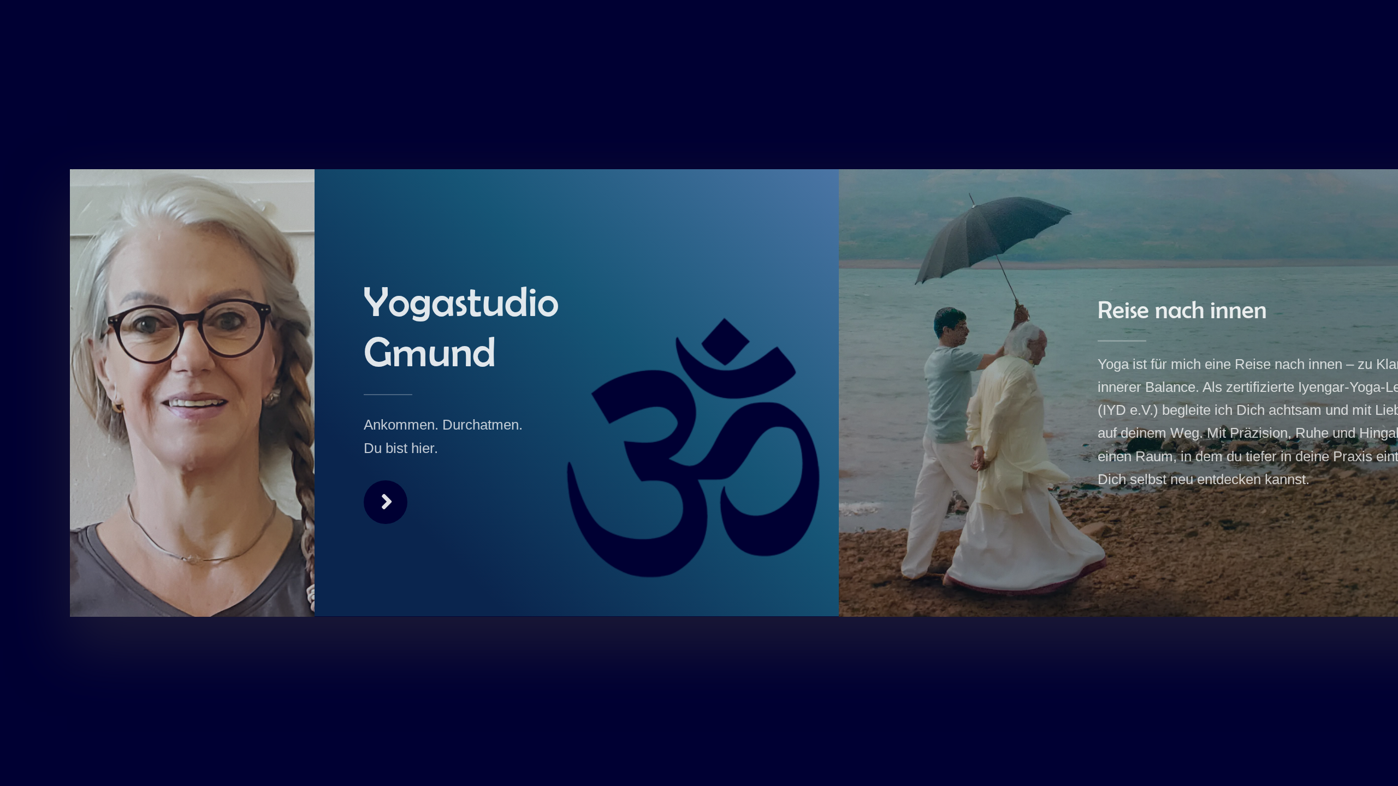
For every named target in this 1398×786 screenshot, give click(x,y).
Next (385, 502)
